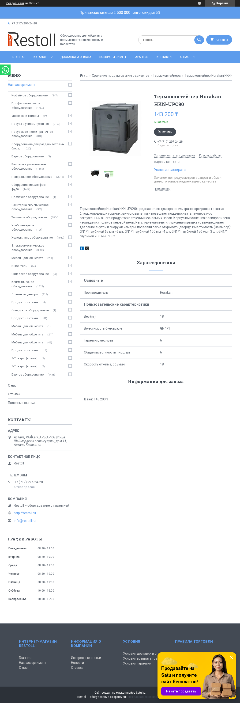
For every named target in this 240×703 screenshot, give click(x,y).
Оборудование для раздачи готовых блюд (37, 146)
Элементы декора (24, 294)
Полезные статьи (21, 403)
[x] (87, 249)
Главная (19, 57)
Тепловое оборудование (29, 217)
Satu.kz (141, 692)
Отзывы (14, 394)
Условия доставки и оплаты (144, 653)
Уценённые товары (25, 116)
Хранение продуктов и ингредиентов (121, 75)
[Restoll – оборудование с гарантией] (31, 45)
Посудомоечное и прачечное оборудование (32, 134)
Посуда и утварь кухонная (30, 123)
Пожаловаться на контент (145, 697)
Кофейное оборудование (29, 95)
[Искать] (199, 39)
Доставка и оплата (75, 57)
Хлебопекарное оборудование (22, 227)
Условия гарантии (137, 663)
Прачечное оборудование (30, 197)
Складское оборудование (30, 274)
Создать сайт (15, 3)
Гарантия (141, 57)
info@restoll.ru (25, 521)
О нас (184, 57)
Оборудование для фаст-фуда (29, 187)
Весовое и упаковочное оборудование (28, 166)
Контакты (164, 57)
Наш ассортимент (21, 85)
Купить (167, 131)
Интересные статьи (86, 658)
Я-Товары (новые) (24, 358)
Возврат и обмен (112, 57)
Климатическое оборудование (22, 284)
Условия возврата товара (143, 658)
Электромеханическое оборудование (27, 247)
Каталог (40, 57)
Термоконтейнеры (167, 75)
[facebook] (82, 249)
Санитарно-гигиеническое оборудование (30, 207)
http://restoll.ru (25, 513)
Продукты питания (24, 302)
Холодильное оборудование (32, 237)
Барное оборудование (27, 156)
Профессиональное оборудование (25, 105)
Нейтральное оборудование (31, 177)
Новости (77, 663)
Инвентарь (19, 266)
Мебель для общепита (27, 258)
